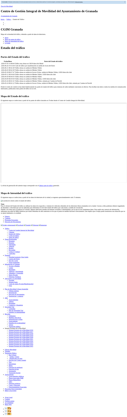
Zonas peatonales (14, 262)
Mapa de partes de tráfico (13, 39)
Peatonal (7, 255)
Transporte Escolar (14, 373)
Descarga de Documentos (13, 222)
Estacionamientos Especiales (18, 387)
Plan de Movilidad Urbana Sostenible (16, 289)
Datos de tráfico (14, 237)
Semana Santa (13, 282)
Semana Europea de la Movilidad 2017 (21, 332)
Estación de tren (14, 369)
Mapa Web (8, 404)
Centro (11, 268)
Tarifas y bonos (14, 357)
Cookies (7, 399)
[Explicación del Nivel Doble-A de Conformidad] (8, 414)
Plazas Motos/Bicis (15, 380)
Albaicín (11, 246)
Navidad (11, 280)
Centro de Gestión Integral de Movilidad (21, 230)
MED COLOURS (10, 391)
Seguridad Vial (9, 307)
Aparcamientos (13, 300)
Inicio (3, 19)
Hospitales (12, 269)
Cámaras (11, 232)
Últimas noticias (14, 291)
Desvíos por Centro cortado (17, 360)
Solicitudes (12, 244)
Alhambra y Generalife (16, 273)
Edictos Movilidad (10, 349)
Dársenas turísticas (14, 383)
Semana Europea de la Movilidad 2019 (21, 335)
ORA (10, 382)
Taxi (10, 362)
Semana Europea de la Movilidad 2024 (21, 344)
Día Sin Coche (13, 261)
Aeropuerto (12, 371)
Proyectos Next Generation (13, 389)
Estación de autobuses (16, 367)
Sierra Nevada (13, 275)
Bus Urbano (12, 355)
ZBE (6, 298)
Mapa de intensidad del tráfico (14, 41)
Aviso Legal (8, 397)
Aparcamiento (13, 321)
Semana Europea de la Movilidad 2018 (21, 334)
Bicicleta (7, 314)
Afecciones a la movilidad (13, 278)
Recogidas (12, 250)
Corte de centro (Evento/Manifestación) (21, 284)
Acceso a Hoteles (14, 266)
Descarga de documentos (16, 294)
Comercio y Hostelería (16, 305)
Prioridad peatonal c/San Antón (18, 257)
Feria (10, 286)
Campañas (12, 309)
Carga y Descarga (14, 385)
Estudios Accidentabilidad (17, 312)
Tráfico (8, 19)
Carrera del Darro (14, 259)
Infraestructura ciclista (15, 319)
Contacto (7, 218)
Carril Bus (12, 253)
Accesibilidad (9, 403)
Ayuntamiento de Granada (9, 16)
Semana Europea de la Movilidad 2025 (21, 346)
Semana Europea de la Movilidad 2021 (21, 339)
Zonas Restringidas (11, 239)
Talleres (11, 301)
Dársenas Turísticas (15, 277)
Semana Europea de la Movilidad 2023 (21, 342)
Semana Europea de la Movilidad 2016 (21, 330)
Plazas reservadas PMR (16, 378)
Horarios (11, 243)
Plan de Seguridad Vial (16, 310)
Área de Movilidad (7, 6)
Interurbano (12, 364)
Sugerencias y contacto (16, 296)
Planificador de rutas (16, 358)
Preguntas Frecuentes (11, 220)
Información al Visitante (12, 264)
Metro (11, 365)
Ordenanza (12, 316)
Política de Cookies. (79, 1)
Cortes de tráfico (14, 236)
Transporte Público (11, 353)
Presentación (13, 292)
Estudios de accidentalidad (17, 323)
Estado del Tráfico (14, 234)
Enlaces (7, 216)
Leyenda (7, 43)
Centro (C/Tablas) (14, 252)
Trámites (7, 351)
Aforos (11, 325)
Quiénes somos (9, 401)
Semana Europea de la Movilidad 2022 (21, 341)
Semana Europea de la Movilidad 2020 (21, 337)
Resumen (12, 241)
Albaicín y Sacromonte (16, 271)
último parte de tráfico (46, 185)
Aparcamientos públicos (16, 376)
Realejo (11, 248)
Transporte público (14, 326)
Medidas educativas (15, 317)
